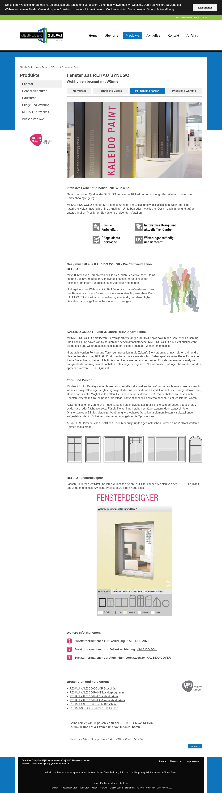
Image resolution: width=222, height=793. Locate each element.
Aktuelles (153, 35)
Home (93, 35)
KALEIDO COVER (159, 657)
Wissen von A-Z (33, 119)
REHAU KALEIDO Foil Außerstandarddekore (97, 700)
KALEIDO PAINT (138, 641)
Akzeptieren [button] (205, 7)
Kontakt (173, 35)
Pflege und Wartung (35, 105)
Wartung (104, 788)
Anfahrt (192, 35)
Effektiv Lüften (116, 788)
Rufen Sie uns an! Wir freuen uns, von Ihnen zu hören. (105, 727)
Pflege (94, 788)
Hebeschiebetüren (34, 91)
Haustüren (29, 98)
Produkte (132, 35)
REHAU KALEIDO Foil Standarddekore (94, 696)
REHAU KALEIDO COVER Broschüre (93, 704)
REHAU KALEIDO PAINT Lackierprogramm (97, 692)
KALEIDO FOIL (147, 649)
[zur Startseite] (46, 35)
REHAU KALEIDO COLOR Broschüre (93, 688)
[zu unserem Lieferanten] (41, 139)
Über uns (111, 35)
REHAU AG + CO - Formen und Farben (94, 708)
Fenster (55, 67)
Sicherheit (129, 788)
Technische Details (110, 90)
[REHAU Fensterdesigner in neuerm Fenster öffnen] (134, 557)
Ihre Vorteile (79, 90)
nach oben (195, 746)
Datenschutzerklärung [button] (160, 9)
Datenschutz (176, 761)
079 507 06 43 (200, 17)
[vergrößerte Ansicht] (134, 451)
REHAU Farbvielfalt (35, 112)
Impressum (193, 761)
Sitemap (162, 761)
